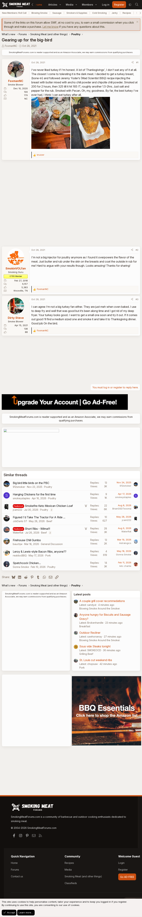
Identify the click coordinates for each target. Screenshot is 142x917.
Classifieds (71, 883)
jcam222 (17, 509)
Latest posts (82, 594)
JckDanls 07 (20, 521)
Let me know (50, 26)
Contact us (17, 876)
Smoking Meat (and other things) (83, 876)
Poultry (48, 486)
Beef (49, 521)
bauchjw (17, 544)
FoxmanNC (11, 45)
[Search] (136, 4)
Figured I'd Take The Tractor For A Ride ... (39, 517)
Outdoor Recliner (89, 632)
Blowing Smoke (39, 13)
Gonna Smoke (123, 554)
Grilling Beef (86, 653)
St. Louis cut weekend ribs (95, 660)
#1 (137, 62)
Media (69, 4)
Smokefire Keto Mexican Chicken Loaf (49, 506)
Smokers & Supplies (76, 13)
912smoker (19, 486)
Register (123, 869)
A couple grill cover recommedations (102, 601)
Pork (48, 555)
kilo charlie (125, 566)
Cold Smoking (99, 13)
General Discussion (52, 544)
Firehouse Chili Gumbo (27, 540)
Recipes (127, 13)
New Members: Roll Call (14, 13)
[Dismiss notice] (136, 22)
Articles (52, 4)
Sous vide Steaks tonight (94, 646)
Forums (37, 4)
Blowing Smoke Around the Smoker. (99, 608)
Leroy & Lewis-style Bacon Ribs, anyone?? (39, 551)
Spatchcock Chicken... (27, 563)
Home (14, 862)
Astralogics (125, 543)
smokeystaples (21, 498)
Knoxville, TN (21, 290)
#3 (137, 299)
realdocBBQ (20, 555)
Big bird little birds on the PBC (31, 483)
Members (87, 4)
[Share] (132, 62)
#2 (137, 249)
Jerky (115, 13)
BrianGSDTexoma (121, 508)
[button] (60, 4)
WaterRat (18, 532)
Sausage (56, 13)
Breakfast (84, 626)
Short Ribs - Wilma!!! (37, 528)
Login (121, 862)
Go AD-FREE (127, 876)
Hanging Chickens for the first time (34, 494)
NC (26, 98)
